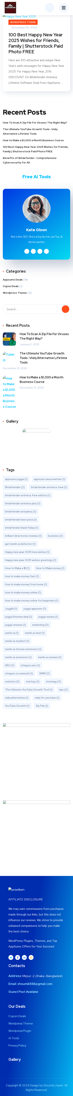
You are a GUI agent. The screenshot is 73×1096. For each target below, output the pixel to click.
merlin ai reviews (49, 657)
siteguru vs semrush (19, 673)
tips (63, 689)
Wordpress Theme (23, 22)
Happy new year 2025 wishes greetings (30, 560)
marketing (40, 625)
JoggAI (11, 608)
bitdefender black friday (21, 527)
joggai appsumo (35, 608)
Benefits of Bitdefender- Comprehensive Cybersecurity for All (30, 160)
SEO (9, 665)
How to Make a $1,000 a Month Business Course (33, 140)
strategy (53, 681)
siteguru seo (30, 665)
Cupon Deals (11, 286)
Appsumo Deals (13, 279)
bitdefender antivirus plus (22, 503)
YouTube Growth (17, 705)
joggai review (48, 616)
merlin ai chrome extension (23, 649)
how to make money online (23, 592)
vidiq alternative (16, 697)
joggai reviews (15, 625)
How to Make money (50, 568)
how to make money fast (22, 576)
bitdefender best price (21, 519)
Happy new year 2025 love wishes (27, 552)
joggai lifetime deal (18, 616)
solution (12, 681)
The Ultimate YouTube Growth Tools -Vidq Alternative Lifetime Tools (30, 131)
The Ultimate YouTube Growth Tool (29, 689)
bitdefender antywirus (20, 511)
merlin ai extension (18, 657)
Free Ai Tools (36, 177)
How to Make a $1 (17, 568)
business (55, 535)
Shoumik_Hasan (53, 1085)
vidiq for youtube (47, 697)
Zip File (42, 705)
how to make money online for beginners (31, 600)
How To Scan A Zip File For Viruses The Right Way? (35, 122)
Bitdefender (15, 487)
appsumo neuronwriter (49, 479)
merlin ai (12, 633)
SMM (44, 673)
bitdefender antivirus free (49, 487)
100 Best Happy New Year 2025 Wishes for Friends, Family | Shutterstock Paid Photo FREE (35, 43)
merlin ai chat (35, 633)
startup (32, 681)
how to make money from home (26, 584)
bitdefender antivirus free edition (27, 495)
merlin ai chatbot (17, 641)
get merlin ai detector (20, 544)
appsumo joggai (16, 479)
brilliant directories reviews (23, 535)
